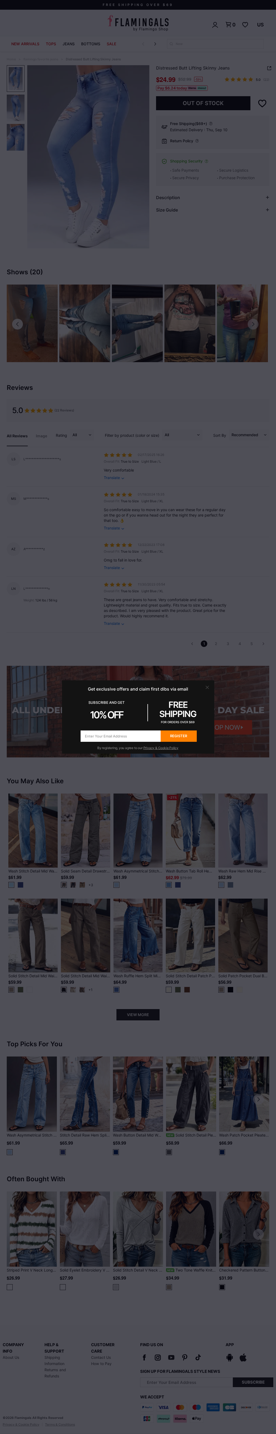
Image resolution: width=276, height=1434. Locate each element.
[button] (207, 687)
